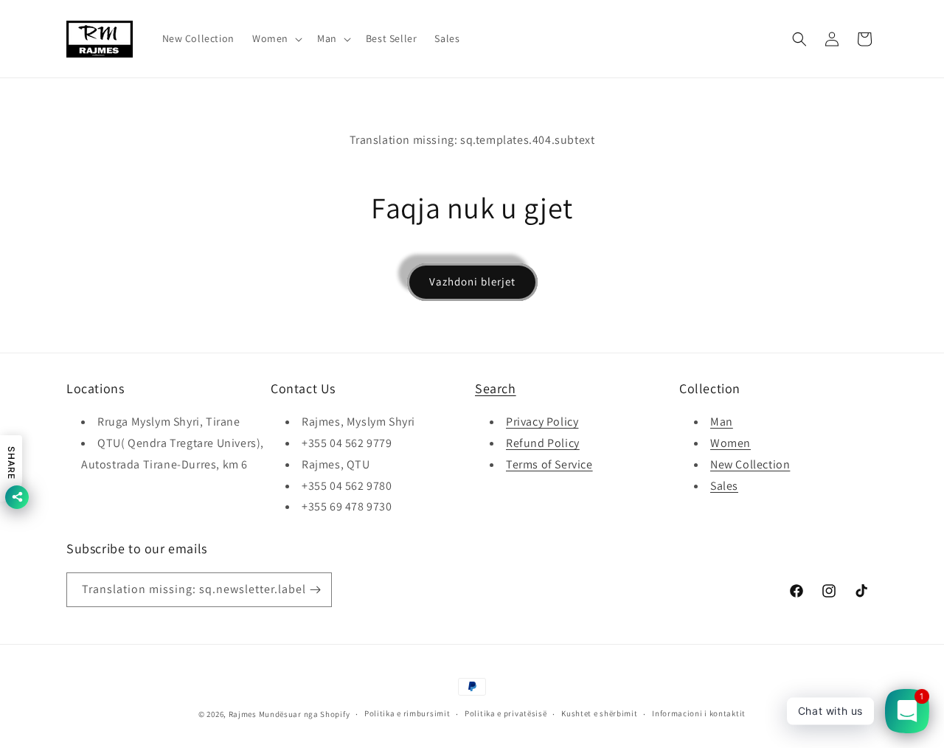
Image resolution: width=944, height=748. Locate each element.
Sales (724, 486)
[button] (275, 38)
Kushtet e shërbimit (599, 713)
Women (730, 443)
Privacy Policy (542, 421)
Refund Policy (543, 443)
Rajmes (243, 714)
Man (721, 421)
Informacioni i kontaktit (699, 713)
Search (495, 388)
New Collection (750, 464)
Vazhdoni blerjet (472, 281)
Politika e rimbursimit (407, 713)
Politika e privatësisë (505, 713)
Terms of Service (549, 464)
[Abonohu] (315, 589)
